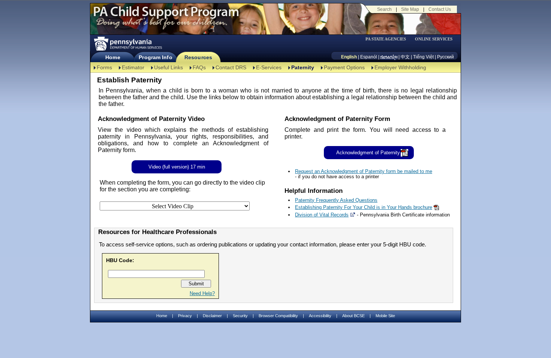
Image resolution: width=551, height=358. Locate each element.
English (349, 57)
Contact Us (439, 9)
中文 (405, 57)
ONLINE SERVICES (433, 39)
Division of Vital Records (322, 214)
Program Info (155, 57)
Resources (198, 57)
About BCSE (353, 315)
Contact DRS (231, 67)
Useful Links (168, 67)
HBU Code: (120, 260)
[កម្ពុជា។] (388, 57)
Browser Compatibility (278, 315)
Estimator (133, 67)
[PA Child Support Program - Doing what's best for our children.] (166, 16)
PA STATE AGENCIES (385, 39)
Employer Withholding (400, 67)
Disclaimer (212, 315)
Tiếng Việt (423, 57)
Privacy (185, 316)
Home (112, 57)
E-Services (268, 67)
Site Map (410, 9)
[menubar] (388, 39)
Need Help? (202, 293)
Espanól (368, 57)
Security (240, 315)
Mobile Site (385, 315)
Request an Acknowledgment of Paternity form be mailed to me (363, 171)
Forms (104, 67)
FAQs (199, 67)
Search (384, 9)
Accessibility (320, 315)
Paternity (302, 67)
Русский (445, 57)
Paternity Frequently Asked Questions (336, 200)
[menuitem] (388, 39)
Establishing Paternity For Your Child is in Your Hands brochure (363, 207)
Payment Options (344, 67)
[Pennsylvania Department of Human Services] (127, 43)
